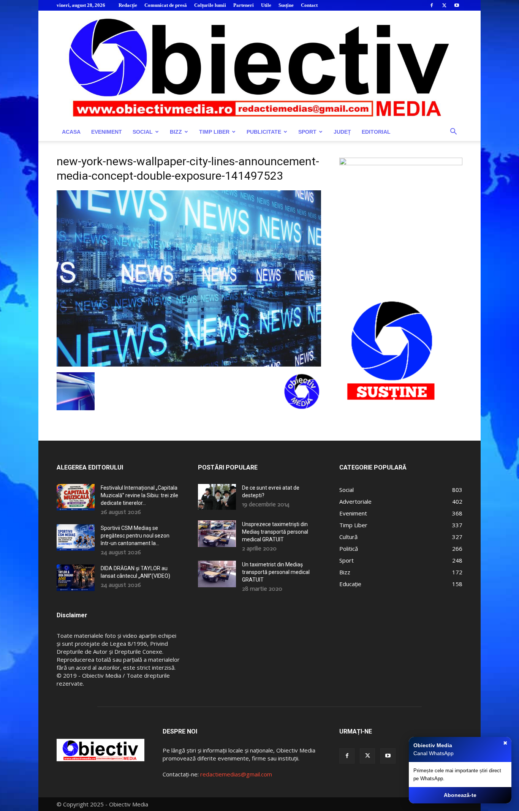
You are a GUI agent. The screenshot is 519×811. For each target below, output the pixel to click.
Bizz (176, 132)
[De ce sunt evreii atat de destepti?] (217, 496)
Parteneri (243, 5)
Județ (342, 132)
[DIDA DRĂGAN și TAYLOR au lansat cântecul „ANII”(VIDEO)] (76, 577)
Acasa (71, 132)
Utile (266, 5)
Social (143, 132)
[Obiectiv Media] (259, 67)
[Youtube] (456, 5)
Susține (286, 5)
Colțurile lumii (210, 5)
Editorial (376, 132)
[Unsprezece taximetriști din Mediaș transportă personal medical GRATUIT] (217, 533)
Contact (309, 5)
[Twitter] (444, 5)
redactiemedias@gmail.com (236, 774)
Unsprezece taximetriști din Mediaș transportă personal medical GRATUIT (275, 531)
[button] (453, 132)
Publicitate (264, 132)
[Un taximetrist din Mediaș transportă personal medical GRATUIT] (217, 574)
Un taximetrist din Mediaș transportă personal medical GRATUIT (276, 572)
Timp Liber (214, 132)
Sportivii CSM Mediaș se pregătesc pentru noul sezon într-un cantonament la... (135, 535)
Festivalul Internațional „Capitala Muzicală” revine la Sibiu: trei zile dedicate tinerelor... (139, 495)
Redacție (128, 5)
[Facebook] (431, 5)
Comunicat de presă (165, 5)
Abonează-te (460, 795)
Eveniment (106, 132)
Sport (307, 132)
